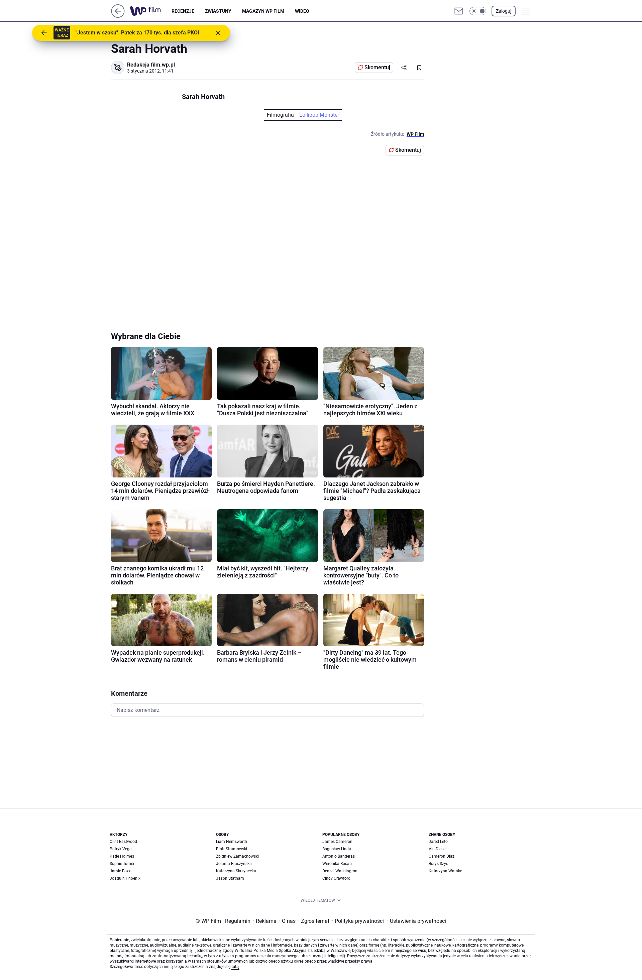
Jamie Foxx (120, 871)
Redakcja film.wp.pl (151, 65)
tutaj (235, 966)
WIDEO (302, 11)
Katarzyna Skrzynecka (236, 871)
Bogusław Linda (336, 849)
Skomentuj (377, 67)
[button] (477, 11)
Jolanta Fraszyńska (234, 863)
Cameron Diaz (441, 856)
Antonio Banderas (338, 856)
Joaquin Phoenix (125, 878)
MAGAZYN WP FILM (263, 11)
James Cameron (337, 841)
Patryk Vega (121, 849)
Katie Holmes (122, 856)
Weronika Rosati (337, 863)
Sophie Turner (122, 863)
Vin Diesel (437, 849)
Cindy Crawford (336, 878)
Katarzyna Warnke (445, 871)
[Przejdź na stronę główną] (118, 16)
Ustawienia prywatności (416, 921)
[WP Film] (151, 11)
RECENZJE (183, 11)
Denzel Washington (339, 871)
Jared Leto (438, 841)
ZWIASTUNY (218, 11)
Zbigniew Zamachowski (237, 856)
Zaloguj (503, 11)
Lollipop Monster (319, 115)
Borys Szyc (438, 863)
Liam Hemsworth (231, 841)
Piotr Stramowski (231, 849)
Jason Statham (230, 878)
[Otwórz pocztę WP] (458, 11)
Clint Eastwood (123, 841)
